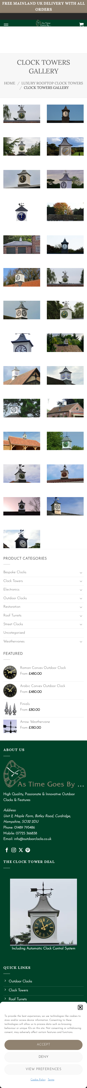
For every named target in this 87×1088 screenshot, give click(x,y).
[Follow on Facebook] (6, 850)
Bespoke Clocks (14, 572)
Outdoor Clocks (15, 598)
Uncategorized (14, 633)
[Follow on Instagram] (13, 850)
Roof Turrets (12, 615)
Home (9, 83)
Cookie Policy (38, 1079)
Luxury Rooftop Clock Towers (52, 83)
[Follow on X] (21, 850)
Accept (43, 1044)
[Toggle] (81, 572)
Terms (51, 1079)
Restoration (11, 607)
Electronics (11, 589)
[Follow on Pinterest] (27, 850)
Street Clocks (13, 624)
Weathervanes (14, 641)
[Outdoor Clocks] (43, 23)
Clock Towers (13, 581)
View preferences (43, 1069)
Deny (44, 1057)
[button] (80, 1007)
